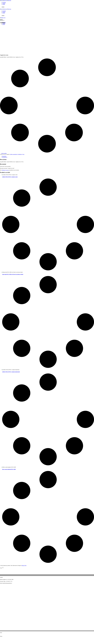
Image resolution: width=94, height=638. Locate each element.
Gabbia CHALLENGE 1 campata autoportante (11, 371)
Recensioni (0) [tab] (4, 157)
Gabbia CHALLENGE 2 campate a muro (10, 176)
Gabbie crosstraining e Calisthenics (16, 154)
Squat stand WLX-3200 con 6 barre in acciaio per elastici (12, 274)
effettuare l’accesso (5, 170)
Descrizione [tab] (4, 156)
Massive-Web (24, 565)
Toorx (23, 154)
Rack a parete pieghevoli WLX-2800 (9, 469)
